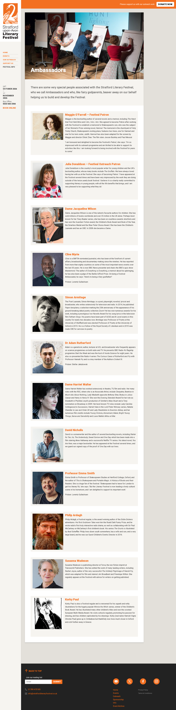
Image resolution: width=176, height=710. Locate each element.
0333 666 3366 (9, 104)
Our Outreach (9, 60)
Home (5, 52)
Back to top (35, 671)
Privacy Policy (143, 690)
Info (114, 703)
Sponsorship (118, 699)
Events (6, 56)
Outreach (116, 696)
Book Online (9, 108)
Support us (8, 63)
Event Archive (118, 706)
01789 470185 (34, 689)
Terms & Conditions (145, 693)
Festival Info (9, 67)
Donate (165, 4)
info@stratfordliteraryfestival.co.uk (42, 693)
